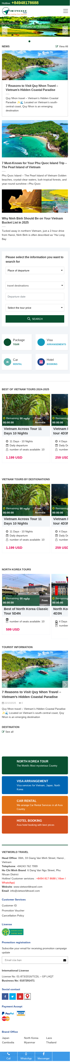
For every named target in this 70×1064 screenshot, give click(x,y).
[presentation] (4, 30)
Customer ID (9, 905)
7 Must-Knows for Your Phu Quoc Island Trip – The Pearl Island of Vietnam (34, 165)
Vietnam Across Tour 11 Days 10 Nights (23, 431)
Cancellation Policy (13, 915)
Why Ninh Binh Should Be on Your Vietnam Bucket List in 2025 (32, 220)
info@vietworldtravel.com (25, 890)
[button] (22, 41)
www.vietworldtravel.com (28, 886)
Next (65, 685)
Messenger (44, 1058)
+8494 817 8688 (46, 878)
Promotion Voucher (13, 910)
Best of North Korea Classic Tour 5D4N (26, 611)
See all (9, 731)
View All (63, 46)
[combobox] (35, 285)
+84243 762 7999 (27, 866)
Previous (4, 685)
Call (9, 1058)
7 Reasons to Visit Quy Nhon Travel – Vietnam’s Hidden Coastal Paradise (32, 87)
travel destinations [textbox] (18, 285)
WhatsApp (26, 1058)
